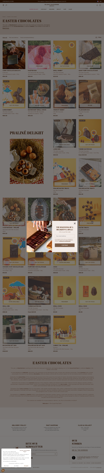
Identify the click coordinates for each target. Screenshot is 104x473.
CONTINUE (65, 245)
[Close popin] (75, 223)
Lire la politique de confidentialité (9, 461)
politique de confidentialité (65, 241)
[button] (3, 470)
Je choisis (16, 465)
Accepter (26, 465)
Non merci (6, 465)
